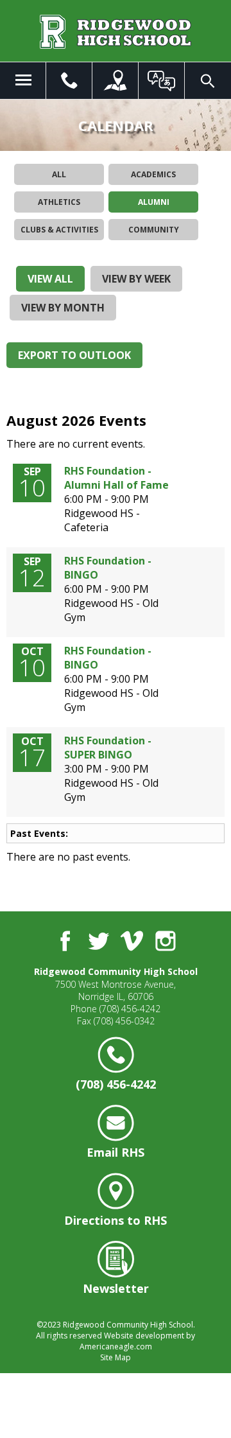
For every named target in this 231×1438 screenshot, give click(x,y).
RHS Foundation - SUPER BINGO (107, 747)
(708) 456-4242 (129, 1009)
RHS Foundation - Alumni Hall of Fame (116, 478)
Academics (153, 174)
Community (153, 229)
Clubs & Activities (59, 229)
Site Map (115, 1357)
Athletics (59, 202)
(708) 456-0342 (124, 1021)
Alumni (153, 202)
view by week (136, 279)
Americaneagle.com (116, 1346)
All (59, 174)
